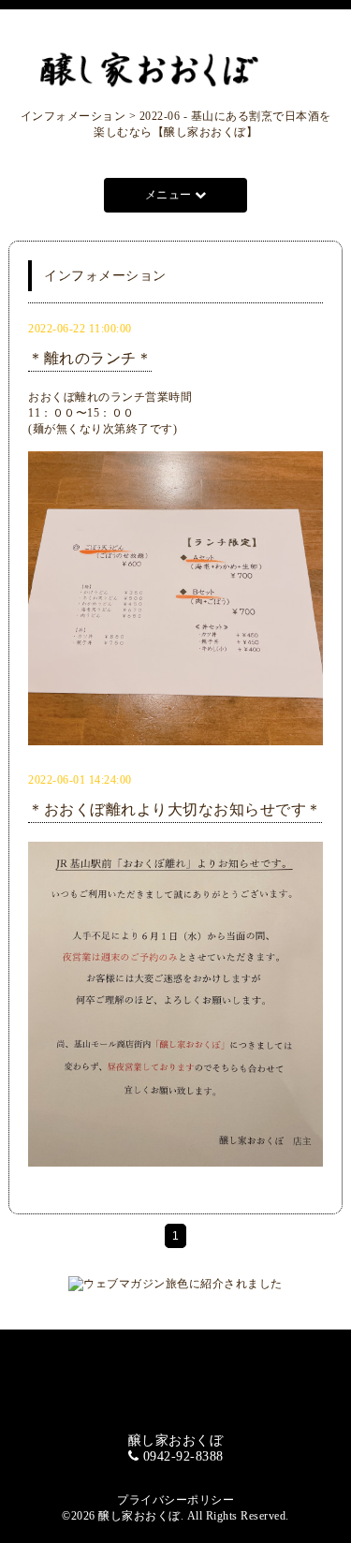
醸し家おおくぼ (139, 1515)
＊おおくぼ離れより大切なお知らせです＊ (175, 809)
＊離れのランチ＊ (90, 358)
